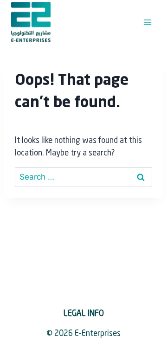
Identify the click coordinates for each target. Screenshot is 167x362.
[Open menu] (147, 22)
